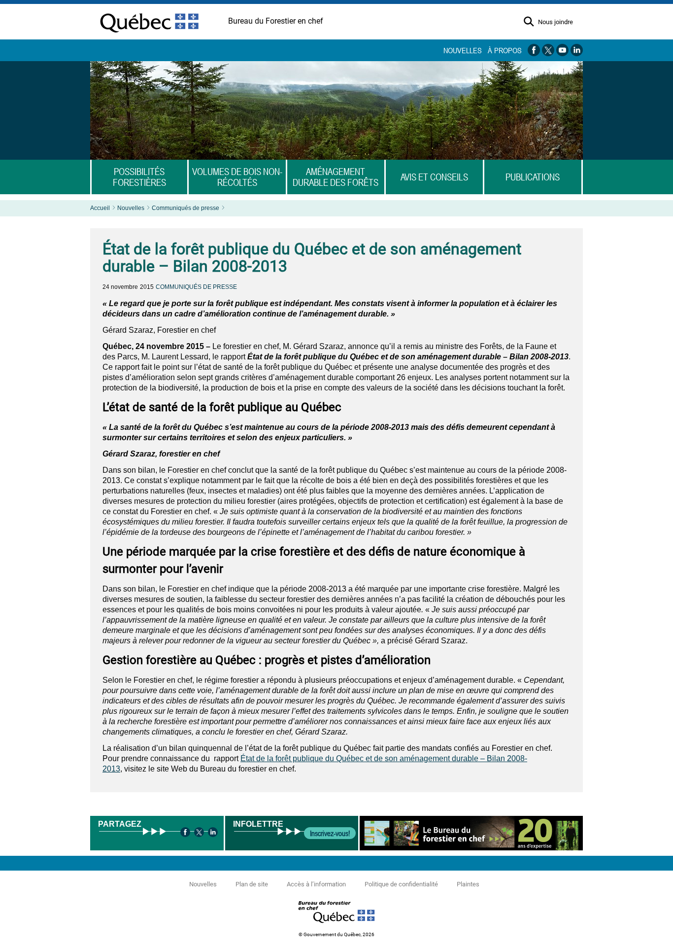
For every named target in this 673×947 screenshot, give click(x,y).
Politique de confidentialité (401, 884)
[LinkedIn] (213, 833)
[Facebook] (185, 833)
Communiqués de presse (185, 208)
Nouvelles (462, 50)
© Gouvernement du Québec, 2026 (336, 934)
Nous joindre (555, 22)
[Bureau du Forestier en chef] (336, 925)
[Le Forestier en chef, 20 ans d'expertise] (471, 833)
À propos (505, 50)
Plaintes (468, 884)
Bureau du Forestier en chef (275, 21)
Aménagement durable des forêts (335, 177)
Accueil (100, 208)
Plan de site (252, 884)
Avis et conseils (434, 177)
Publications (532, 177)
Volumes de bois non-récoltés (237, 177)
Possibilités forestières (139, 177)
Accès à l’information (316, 884)
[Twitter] (199, 833)
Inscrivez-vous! (330, 833)
